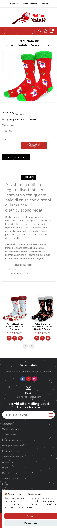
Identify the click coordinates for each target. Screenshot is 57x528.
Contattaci (7, 423)
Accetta (31, 516)
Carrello (6, 473)
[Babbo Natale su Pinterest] (28, 378)
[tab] (28, 177)
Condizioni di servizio (13, 456)
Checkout (14, 3)
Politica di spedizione (13, 445)
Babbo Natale (28, 365)
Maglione (7, 484)
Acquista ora (16, 157)
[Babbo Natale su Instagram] (34, 378)
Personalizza (30, 523)
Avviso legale (9, 434)
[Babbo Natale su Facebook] (22, 378)
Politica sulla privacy (12, 440)
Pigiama (6, 489)
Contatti (45, 3)
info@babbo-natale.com (28, 396)
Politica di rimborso (12, 451)
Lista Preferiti (30, 3)
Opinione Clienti (10, 478)
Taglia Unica (8, 125)
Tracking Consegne (11, 429)
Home (5, 467)
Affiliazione (8, 462)
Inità (4, 139)
